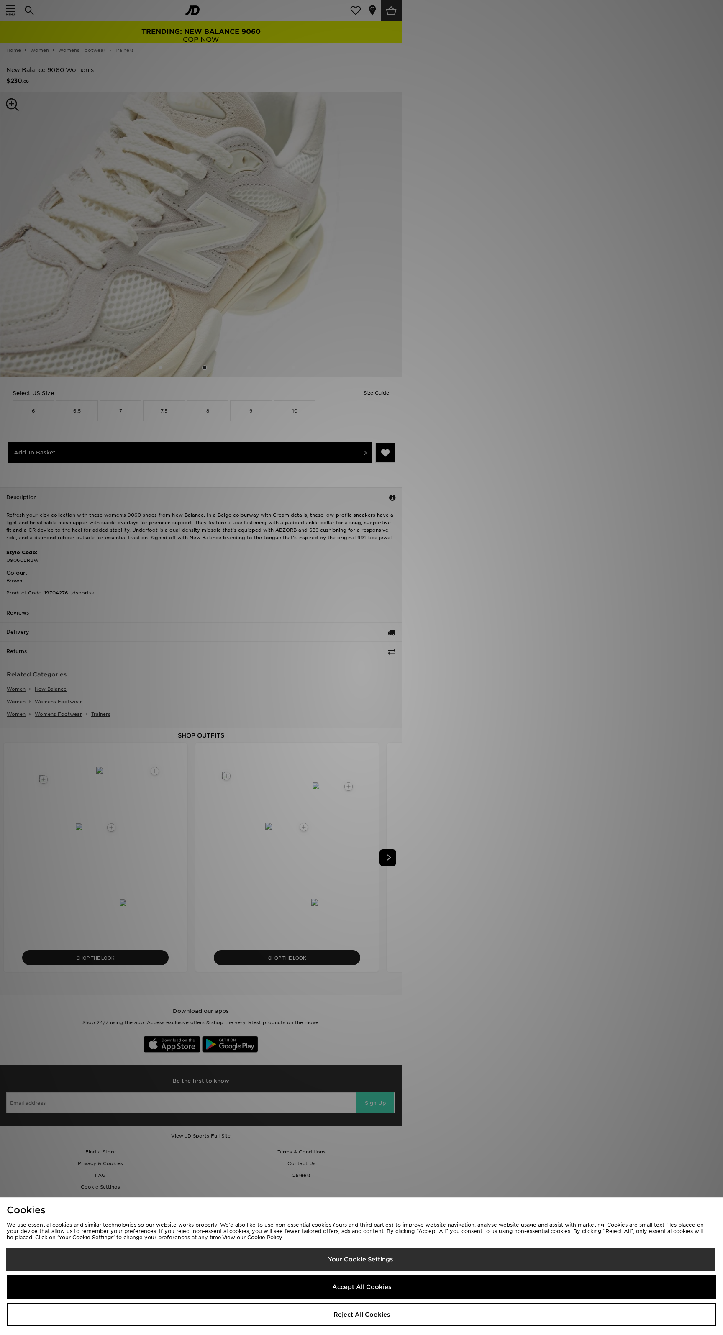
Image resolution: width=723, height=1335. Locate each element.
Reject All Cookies (361, 1314)
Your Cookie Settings (360, 1259)
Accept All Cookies (361, 1287)
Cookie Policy (264, 1237)
